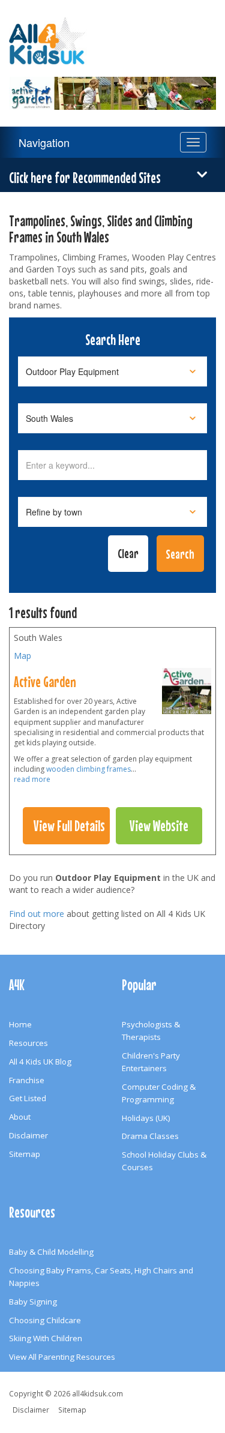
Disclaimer (28, 1135)
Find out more (36, 913)
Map (22, 655)
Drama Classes (150, 1136)
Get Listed (27, 1098)
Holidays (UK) (146, 1118)
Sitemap (24, 1154)
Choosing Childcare (45, 1320)
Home (20, 1024)
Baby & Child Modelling (51, 1251)
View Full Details (69, 825)
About (20, 1116)
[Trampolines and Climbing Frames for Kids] (112, 86)
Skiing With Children (45, 1338)
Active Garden (45, 681)
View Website (159, 825)
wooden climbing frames (88, 769)
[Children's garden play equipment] (186, 694)
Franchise (26, 1080)
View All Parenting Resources (62, 1356)
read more (32, 779)
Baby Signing (33, 1301)
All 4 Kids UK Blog (40, 1061)
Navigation (44, 142)
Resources (28, 1043)
